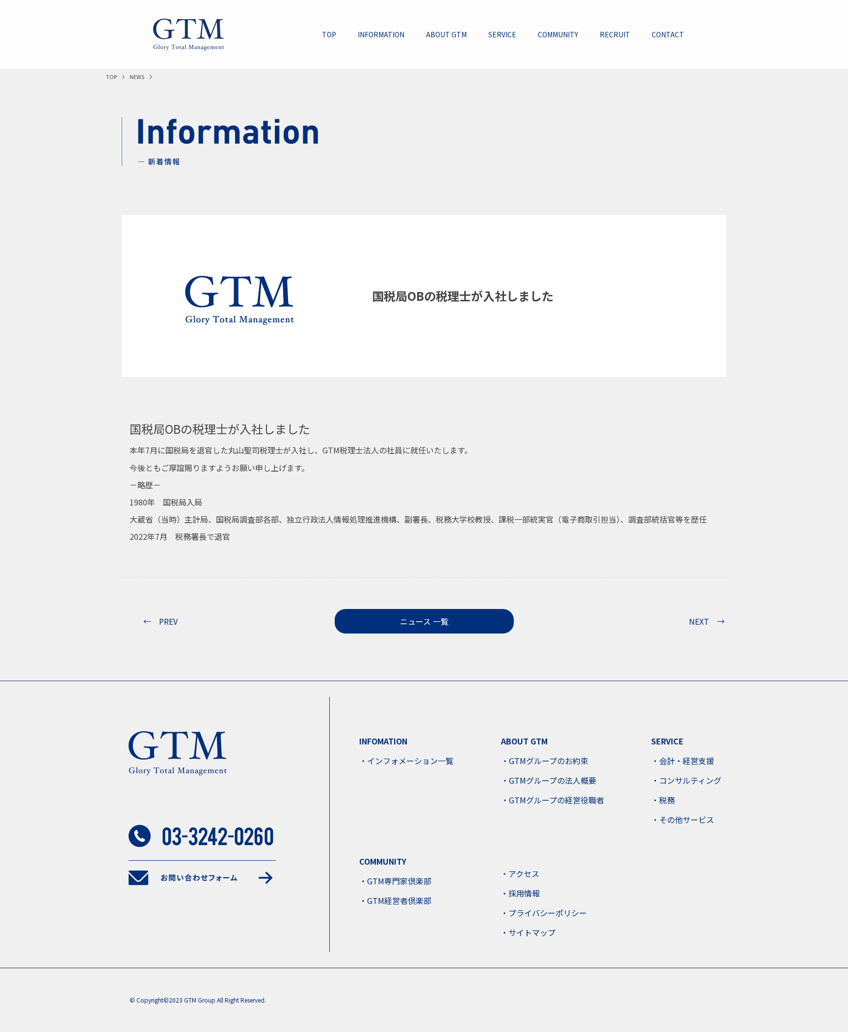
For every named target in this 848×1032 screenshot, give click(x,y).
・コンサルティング (686, 780)
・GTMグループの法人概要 (548, 780)
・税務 (663, 800)
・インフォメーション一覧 (406, 761)
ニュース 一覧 (424, 621)
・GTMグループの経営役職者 (552, 800)
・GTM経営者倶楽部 (395, 900)
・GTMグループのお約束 (544, 761)
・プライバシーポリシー (544, 913)
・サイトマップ (528, 932)
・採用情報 (520, 893)
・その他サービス (682, 819)
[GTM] (188, 35)
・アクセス (520, 873)
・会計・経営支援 (682, 761)
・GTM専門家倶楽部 (395, 881)
